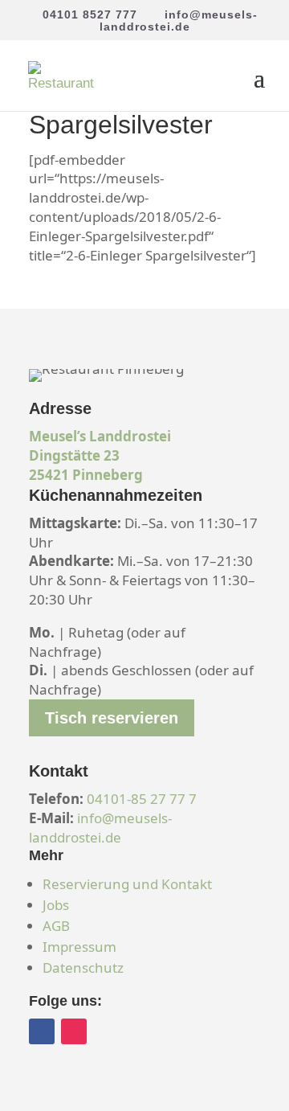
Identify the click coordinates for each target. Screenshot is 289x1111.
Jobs (56, 905)
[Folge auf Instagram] (74, 1031)
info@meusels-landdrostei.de (100, 828)
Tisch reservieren (111, 718)
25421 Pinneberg (86, 474)
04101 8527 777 (90, 14)
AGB (56, 925)
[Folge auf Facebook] (42, 1031)
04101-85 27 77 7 (142, 798)
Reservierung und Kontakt (127, 884)
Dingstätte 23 (74, 455)
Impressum (79, 946)
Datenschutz (83, 967)
